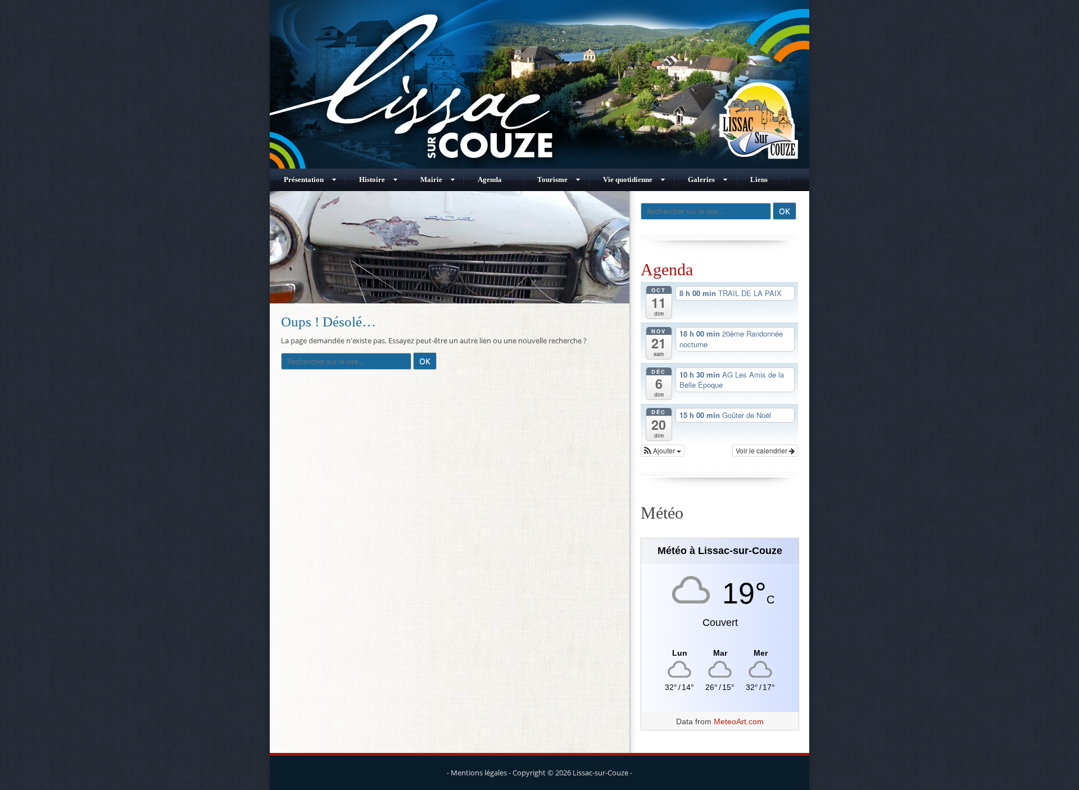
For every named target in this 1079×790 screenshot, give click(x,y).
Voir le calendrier (762, 450)
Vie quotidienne (627, 179)
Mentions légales (479, 773)
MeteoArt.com (739, 721)
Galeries (701, 179)
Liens (759, 179)
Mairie (431, 179)
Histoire (372, 179)
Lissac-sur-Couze (600, 773)
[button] (662, 450)
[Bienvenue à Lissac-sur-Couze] (539, 166)
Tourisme (552, 179)
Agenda (490, 179)
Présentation (304, 179)
